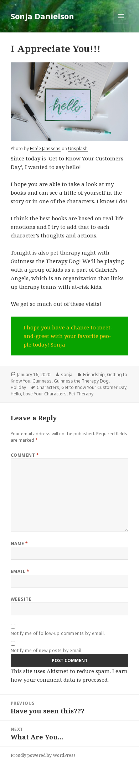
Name (19, 543)
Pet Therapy (81, 394)
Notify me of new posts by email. (47, 650)
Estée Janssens (45, 148)
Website (21, 599)
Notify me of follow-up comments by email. (58, 633)
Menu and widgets (121, 23)
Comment (25, 455)
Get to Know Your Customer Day (94, 387)
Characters (48, 387)
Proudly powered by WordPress (43, 755)
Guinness (42, 381)
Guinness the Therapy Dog (81, 381)
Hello (16, 394)
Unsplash (78, 148)
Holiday (18, 387)
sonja (66, 374)
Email (20, 571)
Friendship (94, 374)
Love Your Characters (45, 394)
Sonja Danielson (42, 16)
